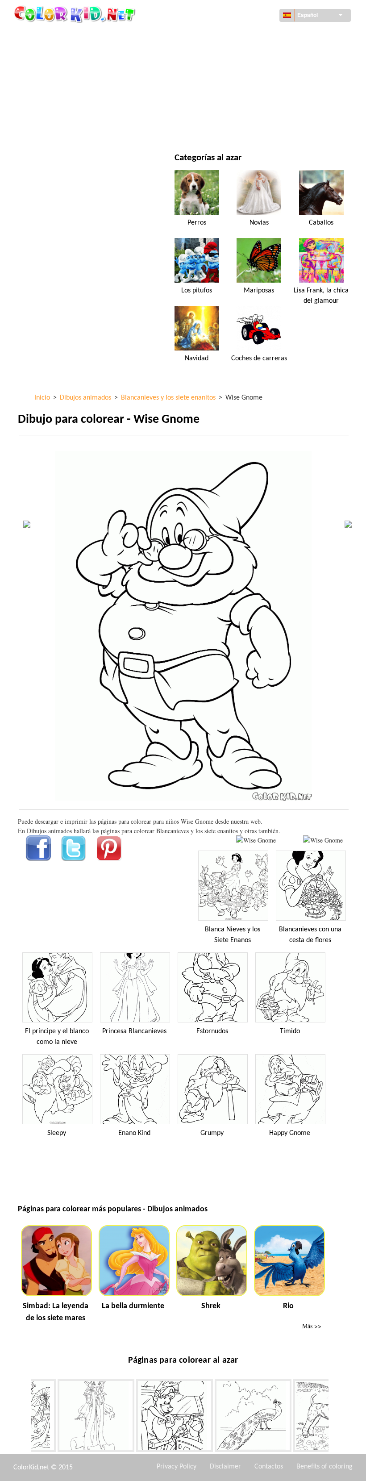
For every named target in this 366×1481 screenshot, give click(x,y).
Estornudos (212, 1031)
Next (335, 1417)
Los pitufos (196, 290)
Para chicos (229, 90)
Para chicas (228, 72)
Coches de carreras (259, 358)
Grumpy (212, 1133)
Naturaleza (229, 127)
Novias (259, 222)
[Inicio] (76, 14)
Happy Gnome (289, 1133)
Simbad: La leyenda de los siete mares (55, 1312)
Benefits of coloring (324, 1466)
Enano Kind (134, 1133)
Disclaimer (225, 1466)
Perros (196, 222)
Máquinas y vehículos (71, 35)
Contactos (268, 1466)
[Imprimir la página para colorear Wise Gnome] (256, 840)
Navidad (196, 358)
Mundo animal (234, 53)
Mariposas (259, 290)
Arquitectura (58, 53)
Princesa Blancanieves (134, 1031)
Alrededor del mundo (245, 35)
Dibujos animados (65, 72)
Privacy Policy (176, 1466)
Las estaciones (59, 90)
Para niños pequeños (69, 108)
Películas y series (63, 127)
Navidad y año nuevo (243, 108)
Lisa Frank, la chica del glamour (321, 295)
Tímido (290, 1031)
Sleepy (56, 1133)
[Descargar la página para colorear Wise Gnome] (323, 840)
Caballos (321, 222)
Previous (24, 1417)
